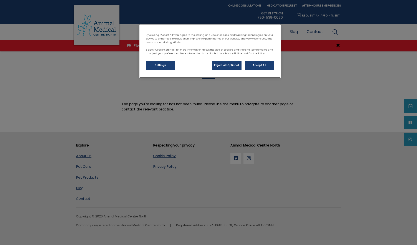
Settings (160, 65)
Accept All (259, 65)
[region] (210, 51)
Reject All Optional (226, 65)
